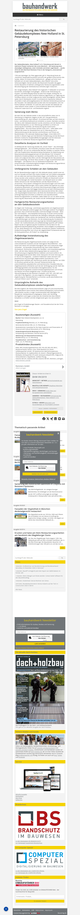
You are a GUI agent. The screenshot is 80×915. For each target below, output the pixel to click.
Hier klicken (42, 468)
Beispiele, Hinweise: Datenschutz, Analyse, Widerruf (38, 479)
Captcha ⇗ (50, 470)
